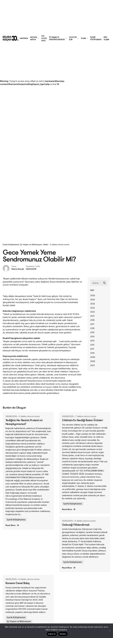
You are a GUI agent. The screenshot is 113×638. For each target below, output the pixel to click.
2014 (92, 336)
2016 (92, 328)
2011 (92, 349)
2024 (92, 304)
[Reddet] (109, 630)
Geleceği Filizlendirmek (75, 524)
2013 (92, 341)
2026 (92, 295)
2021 (92, 316)
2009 (92, 357)
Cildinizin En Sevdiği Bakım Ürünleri (82, 420)
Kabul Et (52, 634)
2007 (92, 365)
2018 (92, 320)
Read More (11, 525)
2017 (92, 324)
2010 (92, 353)
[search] (104, 283)
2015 (92, 332)
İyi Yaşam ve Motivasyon (31, 244)
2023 (92, 308)
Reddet (63, 634)
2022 (92, 312)
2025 (92, 300)
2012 (92, 345)
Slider (45, 244)
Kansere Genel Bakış (18, 583)
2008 (92, 361)
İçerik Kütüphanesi (11, 244)
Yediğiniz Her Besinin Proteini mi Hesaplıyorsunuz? (24, 421)
